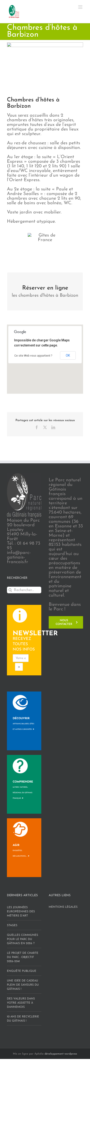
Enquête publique (21, 971)
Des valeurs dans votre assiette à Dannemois (21, 1002)
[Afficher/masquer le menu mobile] (80, 7)
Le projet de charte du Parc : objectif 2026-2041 (22, 957)
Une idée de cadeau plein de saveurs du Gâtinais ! (23, 984)
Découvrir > (23, 723)
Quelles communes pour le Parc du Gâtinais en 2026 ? (22, 939)
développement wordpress (61, 1053)
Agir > (21, 850)
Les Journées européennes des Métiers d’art (21, 911)
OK (68, 355)
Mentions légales (63, 907)
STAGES (12, 925)
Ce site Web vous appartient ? (33, 355)
